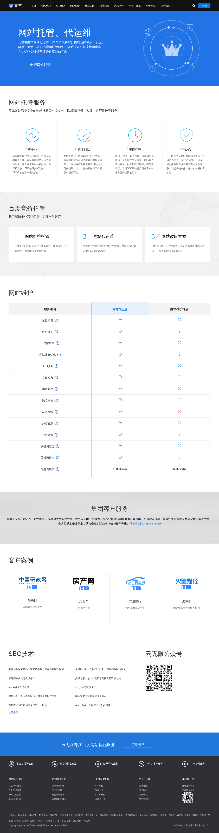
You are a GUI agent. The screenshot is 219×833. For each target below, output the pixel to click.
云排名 (187, 814)
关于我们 (165, 5)
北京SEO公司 (15, 785)
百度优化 (154, 814)
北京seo (13, 814)
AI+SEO (60, 5)
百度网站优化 (116, 814)
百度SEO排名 (15, 789)
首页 (33, 5)
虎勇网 (163, 814)
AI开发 (203, 814)
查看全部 (13, 712)
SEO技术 (66, 820)
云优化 (17, 820)
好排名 (57, 820)
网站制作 (119, 5)
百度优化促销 (66, 814)
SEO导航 (77, 820)
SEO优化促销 (15, 794)
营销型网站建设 (59, 798)
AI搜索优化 (144, 798)
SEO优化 (46, 5)
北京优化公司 (91, 814)
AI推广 (41, 820)
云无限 (49, 820)
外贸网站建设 (58, 794)
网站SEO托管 (15, 798)
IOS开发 (99, 785)
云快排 (33, 820)
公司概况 (143, 785)
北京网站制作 (58, 785)
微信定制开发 (188, 785)
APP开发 (150, 5)
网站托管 (104, 5)
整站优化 (89, 5)
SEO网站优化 (131, 814)
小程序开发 (135, 5)
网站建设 (104, 814)
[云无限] (17, 5)
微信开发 (79, 814)
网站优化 (22, 814)
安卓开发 (99, 789)
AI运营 (172, 814)
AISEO (179, 814)
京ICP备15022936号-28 (57, 825)
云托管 (25, 820)
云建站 (195, 814)
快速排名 (143, 794)
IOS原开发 (100, 794)
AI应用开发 (57, 789)
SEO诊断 (75, 5)
